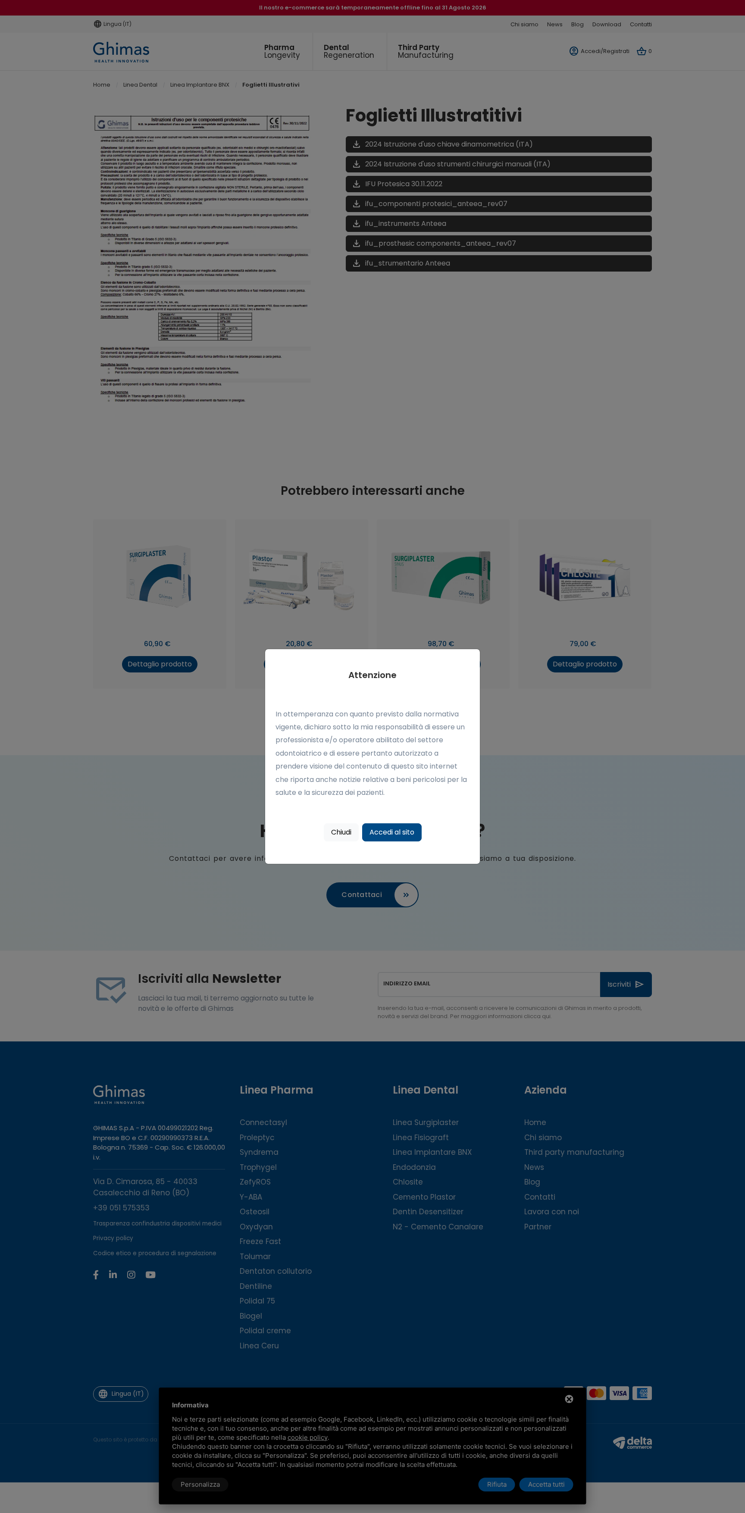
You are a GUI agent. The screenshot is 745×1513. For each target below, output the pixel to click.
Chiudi (341, 832)
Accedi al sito (391, 832)
